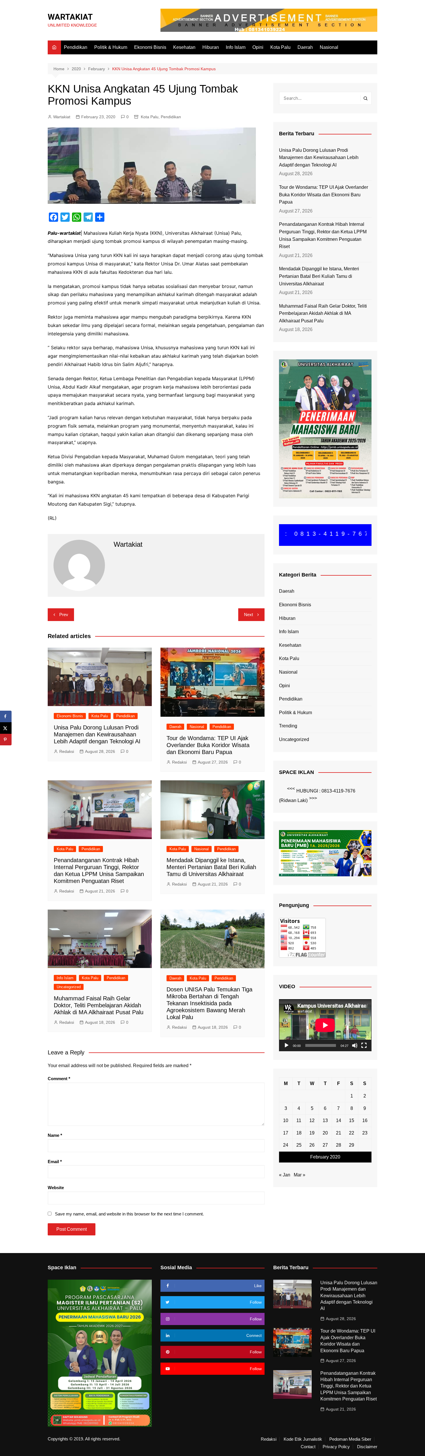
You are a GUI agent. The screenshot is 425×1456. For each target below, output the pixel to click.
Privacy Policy (336, 1446)
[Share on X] (6, 728)
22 (351, 1132)
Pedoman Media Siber (350, 1439)
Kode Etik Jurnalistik (303, 1439)
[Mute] (355, 1045)
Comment (59, 1078)
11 (298, 1120)
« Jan (284, 1174)
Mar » (299, 1174)
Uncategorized (69, 987)
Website (56, 1187)
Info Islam (235, 47)
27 (325, 1145)
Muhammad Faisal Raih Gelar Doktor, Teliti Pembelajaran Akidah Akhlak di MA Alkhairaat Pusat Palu (98, 1005)
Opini (257, 47)
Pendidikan (75, 47)
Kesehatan (184, 47)
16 (364, 1120)
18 (299, 1132)
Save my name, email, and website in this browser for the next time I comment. (129, 1213)
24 (285, 1145)
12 (312, 1120)
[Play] (286, 1045)
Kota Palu (280, 47)
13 (325, 1120)
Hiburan (210, 47)
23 (364, 1132)
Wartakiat (61, 116)
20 (325, 1132)
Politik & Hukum (110, 47)
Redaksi (66, 751)
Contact (308, 1446)
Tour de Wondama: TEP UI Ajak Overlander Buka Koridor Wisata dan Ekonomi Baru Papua (208, 745)
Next (248, 614)
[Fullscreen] (364, 1045)
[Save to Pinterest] (6, 739)
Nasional (329, 47)
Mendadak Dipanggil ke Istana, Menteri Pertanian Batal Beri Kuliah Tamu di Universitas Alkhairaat (211, 867)
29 (351, 1145)
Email (55, 1161)
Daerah (305, 47)
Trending (288, 725)
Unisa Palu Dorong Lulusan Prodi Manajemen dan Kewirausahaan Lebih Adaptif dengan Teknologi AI (97, 734)
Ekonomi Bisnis (150, 47)
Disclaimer (367, 1446)
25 (299, 1145)
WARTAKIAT (70, 17)
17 (285, 1132)
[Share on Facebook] (6, 716)
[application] (325, 1025)
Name (55, 1135)
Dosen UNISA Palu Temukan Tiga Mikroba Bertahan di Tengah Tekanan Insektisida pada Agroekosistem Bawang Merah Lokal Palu (209, 1003)
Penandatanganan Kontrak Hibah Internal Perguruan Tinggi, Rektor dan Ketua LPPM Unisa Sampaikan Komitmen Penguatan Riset (323, 235)
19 (312, 1132)
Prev (63, 614)
